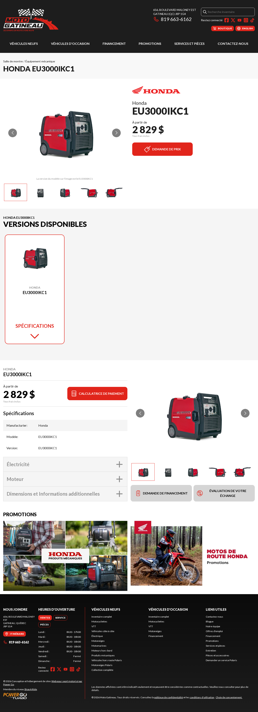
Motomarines (99, 645)
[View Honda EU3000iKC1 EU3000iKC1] (15, 192)
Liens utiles (216, 609)
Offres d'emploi (214, 631)
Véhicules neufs (24, 43)
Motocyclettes (99, 621)
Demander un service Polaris (221, 660)
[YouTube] (239, 20)
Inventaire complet (102, 616)
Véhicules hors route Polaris (107, 660)
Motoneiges (98, 640)
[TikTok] (252, 20)
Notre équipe (213, 626)
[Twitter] (233, 20)
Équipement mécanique (40, 61)
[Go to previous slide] (12, 133)
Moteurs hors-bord (102, 650)
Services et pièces (189, 43)
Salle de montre (13, 61)
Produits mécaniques (103, 655)
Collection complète (102, 669)
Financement (114, 43)
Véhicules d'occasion (70, 43)
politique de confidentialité (168, 697)
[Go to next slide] (116, 133)
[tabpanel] (59, 646)
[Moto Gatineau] (30, 19)
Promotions (150, 43)
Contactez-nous (233, 43)
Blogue (209, 621)
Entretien (211, 650)
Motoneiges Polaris (102, 665)
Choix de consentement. (229, 697)
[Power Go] (44, 696)
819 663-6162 (176, 19)
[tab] (45, 617)
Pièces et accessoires (217, 655)
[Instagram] (245, 20)
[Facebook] (226, 20)
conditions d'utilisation (202, 697)
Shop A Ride (30, 689)
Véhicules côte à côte (103, 631)
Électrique (97, 636)
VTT (94, 626)
